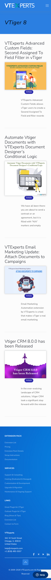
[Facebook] (34, 554)
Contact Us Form (11, 524)
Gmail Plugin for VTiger (14, 507)
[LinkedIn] (48, 554)
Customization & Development (17, 483)
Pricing (7, 447)
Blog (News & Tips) (13, 515)
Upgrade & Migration (13, 487)
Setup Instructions (12, 455)
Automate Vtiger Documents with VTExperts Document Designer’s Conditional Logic (25, 147)
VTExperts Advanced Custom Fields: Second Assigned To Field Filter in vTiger (24, 50)
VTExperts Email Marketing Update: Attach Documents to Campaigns (25, 254)
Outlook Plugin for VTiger (15, 511)
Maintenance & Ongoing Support (18, 491)
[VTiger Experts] (24, 5)
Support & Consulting (14, 475)
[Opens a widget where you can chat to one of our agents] (40, 575)
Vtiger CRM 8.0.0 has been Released (25, 343)
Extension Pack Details (14, 451)
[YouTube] (43, 554)
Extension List (10, 442)
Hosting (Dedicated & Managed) (18, 479)
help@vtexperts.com (14, 548)
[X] (39, 554)
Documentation (11, 459)
